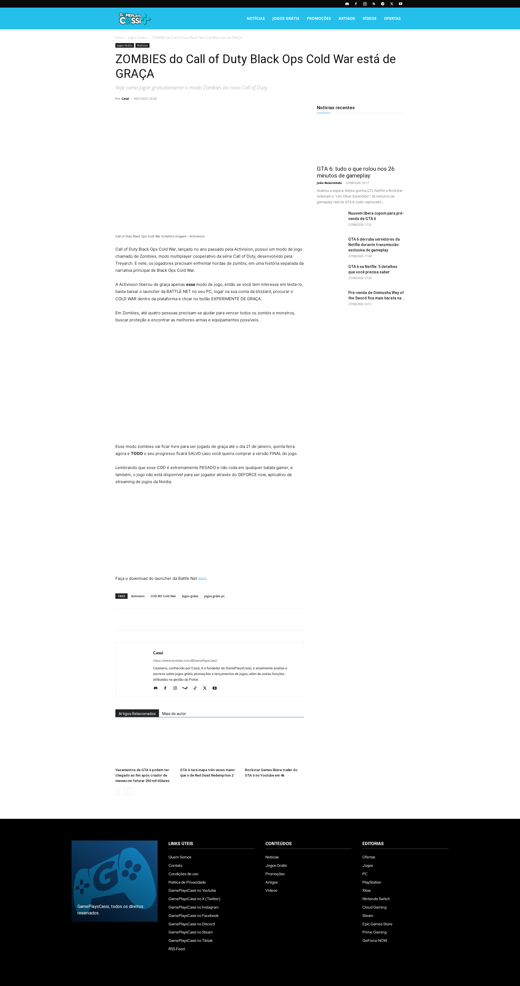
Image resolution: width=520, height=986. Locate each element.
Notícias (256, 18)
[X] (392, 4)
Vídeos (369, 18)
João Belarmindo (329, 183)
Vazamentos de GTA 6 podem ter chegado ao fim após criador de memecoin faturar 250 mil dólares (142, 775)
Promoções (319, 18)
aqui (202, 578)
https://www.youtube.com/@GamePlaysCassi (185, 660)
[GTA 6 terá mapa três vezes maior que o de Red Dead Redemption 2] (209, 745)
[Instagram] (365, 4)
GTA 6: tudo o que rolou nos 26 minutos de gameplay (356, 172)
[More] (183, 110)
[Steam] (187, 688)
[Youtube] (400, 4)
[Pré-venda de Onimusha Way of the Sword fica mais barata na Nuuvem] (330, 299)
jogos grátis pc (214, 596)
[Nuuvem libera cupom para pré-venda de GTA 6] (330, 220)
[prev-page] (118, 791)
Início (119, 37)
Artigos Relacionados (137, 714)
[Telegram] (383, 4)
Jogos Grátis (285, 18)
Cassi (125, 98)
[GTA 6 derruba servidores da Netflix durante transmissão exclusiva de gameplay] (330, 246)
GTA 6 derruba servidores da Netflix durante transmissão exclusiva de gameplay (374, 244)
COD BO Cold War (163, 596)
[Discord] (347, 4)
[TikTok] (197, 688)
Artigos (347, 18)
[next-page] (127, 791)
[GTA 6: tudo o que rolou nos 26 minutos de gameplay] (361, 140)
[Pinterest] (145, 110)
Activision (138, 596)
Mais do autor (174, 714)
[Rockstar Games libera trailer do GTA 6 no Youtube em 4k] (274, 745)
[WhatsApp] (158, 110)
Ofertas (392, 18)
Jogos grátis (190, 596)
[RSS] (374, 4)
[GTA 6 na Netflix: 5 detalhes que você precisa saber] (330, 273)
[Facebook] (356, 4)
